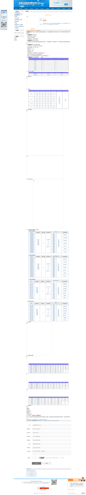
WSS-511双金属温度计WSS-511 (31, 474)
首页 (16, 8)
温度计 (44, 419)
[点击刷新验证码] (41, 458)
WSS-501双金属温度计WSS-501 (31, 476)
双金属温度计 (34, 419)
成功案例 (47, 8)
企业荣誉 (31, 8)
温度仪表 (41, 419)
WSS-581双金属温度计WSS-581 (31, 471)
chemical (15, 40)
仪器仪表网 (16, 37)
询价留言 (63, 8)
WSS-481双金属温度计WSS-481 (31, 473)
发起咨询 (83, 493)
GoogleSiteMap (26, 483)
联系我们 (69, 8)
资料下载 (58, 8)
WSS (46, 419)
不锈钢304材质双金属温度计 (30, 470)
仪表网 (40, 483)
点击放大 (33, 28)
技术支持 (42, 8)
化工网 (15, 38)
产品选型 (26, 8)
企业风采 (20, 8)
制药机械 (15, 39)
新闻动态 (53, 8)
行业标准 (36, 8)
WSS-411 (38, 419)
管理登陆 (42, 483)
